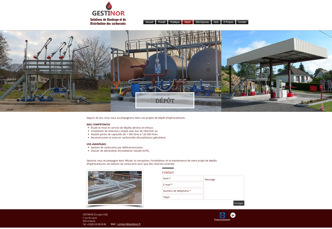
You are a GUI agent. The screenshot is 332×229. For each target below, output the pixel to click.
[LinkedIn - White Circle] (233, 215)
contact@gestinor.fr (129, 224)
